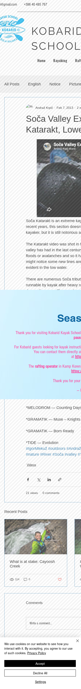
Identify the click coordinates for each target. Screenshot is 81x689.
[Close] (75, 643)
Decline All (40, 673)
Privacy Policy (36, 653)
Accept (40, 663)
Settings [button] (40, 681)
